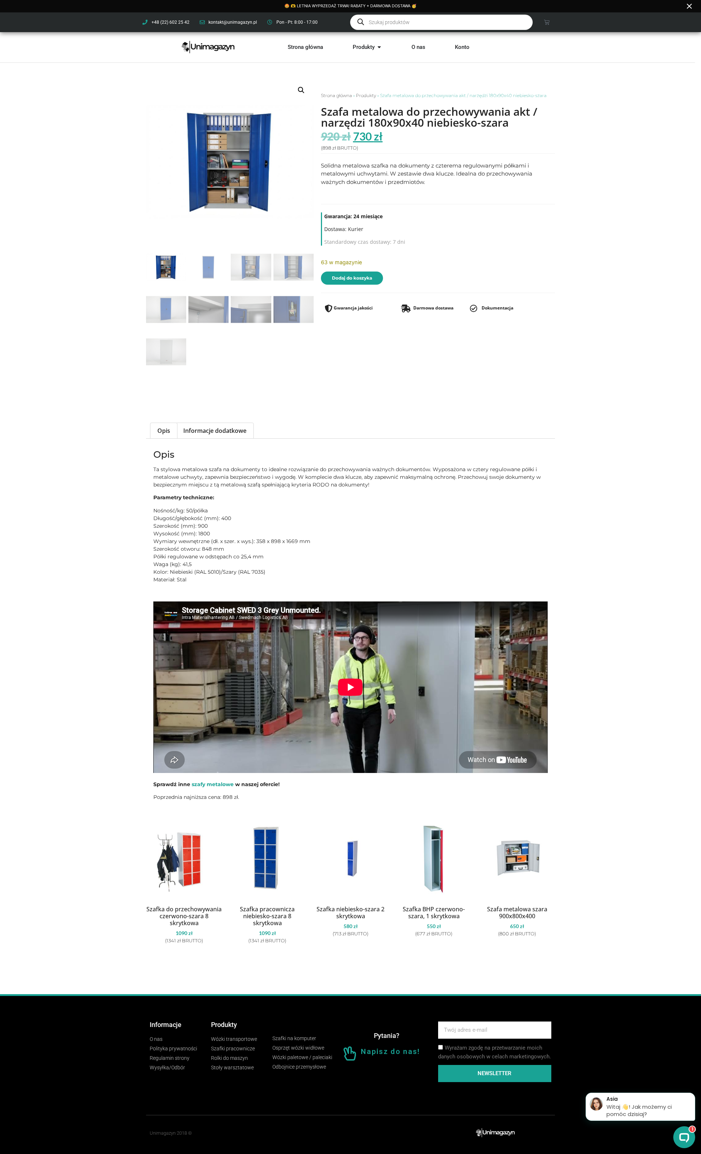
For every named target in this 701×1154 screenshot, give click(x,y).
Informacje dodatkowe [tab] (214, 431)
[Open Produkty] (379, 47)
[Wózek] (547, 22)
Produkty (366, 95)
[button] (301, 90)
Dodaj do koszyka (352, 278)
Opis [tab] (163, 431)
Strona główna (336, 95)
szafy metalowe (213, 784)
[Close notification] (689, 6)
